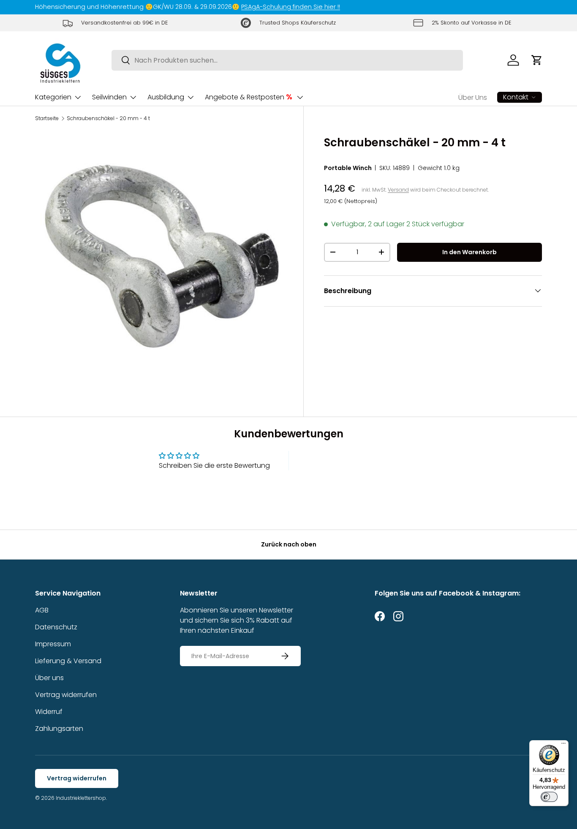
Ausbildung (165, 97)
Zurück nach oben (288, 544)
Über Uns (472, 97)
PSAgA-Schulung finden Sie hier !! (290, 7)
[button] (537, 60)
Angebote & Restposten (248, 97)
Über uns (49, 678)
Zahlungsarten (59, 728)
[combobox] (287, 60)
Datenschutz (56, 627)
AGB (42, 610)
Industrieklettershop (81, 798)
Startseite (47, 118)
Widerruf (49, 711)
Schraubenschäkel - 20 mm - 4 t (108, 118)
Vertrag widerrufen (66, 695)
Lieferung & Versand (68, 661)
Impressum (53, 644)
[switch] (549, 797)
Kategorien (53, 97)
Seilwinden (109, 97)
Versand (398, 189)
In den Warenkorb (469, 252)
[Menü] (563, 745)
